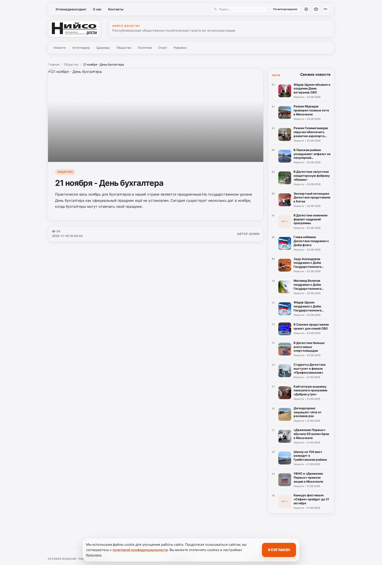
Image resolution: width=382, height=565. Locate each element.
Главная (53, 64)
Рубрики (180, 47)
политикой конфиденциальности (140, 550)
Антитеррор (81, 47)
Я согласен (279, 550)
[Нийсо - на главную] (74, 28)
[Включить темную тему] (306, 9)
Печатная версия (285, 9)
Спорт (162, 47)
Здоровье (103, 47)
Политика (145, 47)
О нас (97, 9)
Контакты (115, 9)
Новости (59, 47)
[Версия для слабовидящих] (316, 9)
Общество (124, 47)
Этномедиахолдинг (70, 9)
